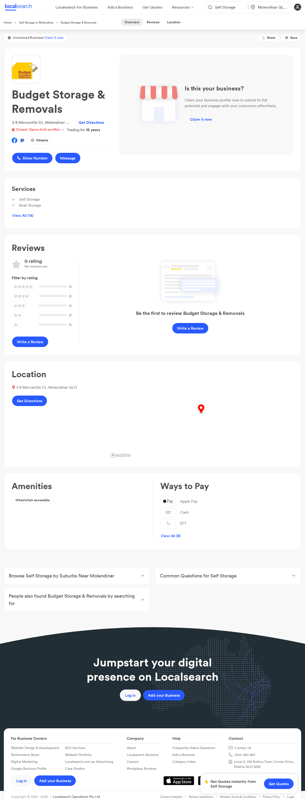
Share (271, 37)
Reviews (153, 22)
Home (8, 22)
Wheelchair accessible (32, 500)
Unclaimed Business (38, 37)
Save (293, 37)
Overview (132, 22)
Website (42, 140)
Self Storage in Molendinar (36, 22)
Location (173, 22)
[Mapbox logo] (120, 455)
